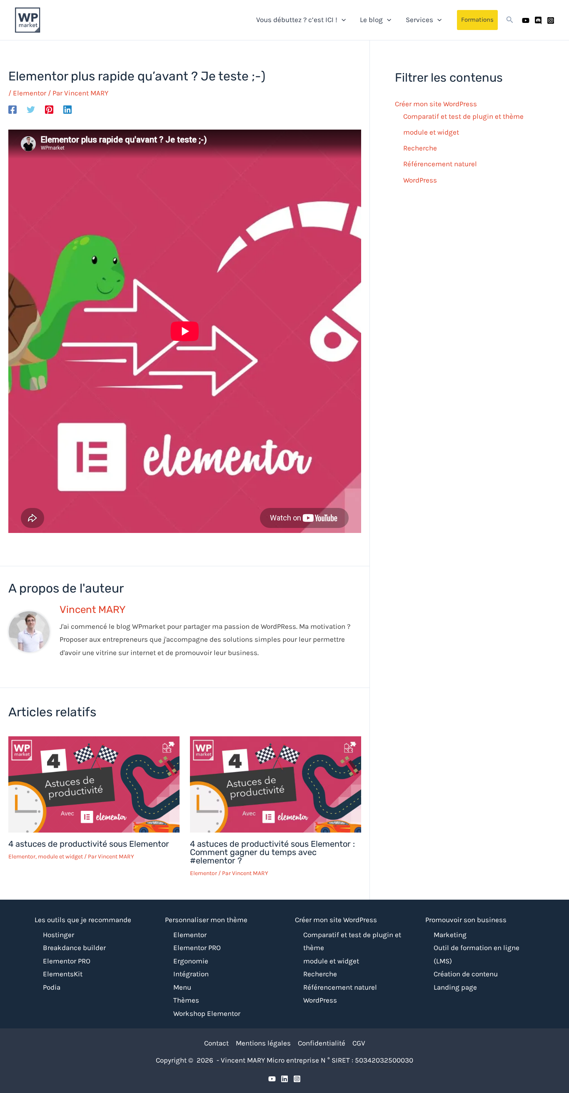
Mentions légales (263, 1043)
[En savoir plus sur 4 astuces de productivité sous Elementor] (94, 784)
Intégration (191, 974)
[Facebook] (12, 109)
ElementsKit (62, 974)
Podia (51, 987)
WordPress (420, 180)
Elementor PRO (66, 961)
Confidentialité (321, 1043)
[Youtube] (525, 20)
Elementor (29, 93)
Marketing (450, 934)
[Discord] (538, 20)
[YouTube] (272, 1079)
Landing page (455, 987)
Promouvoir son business (466, 919)
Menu (182, 987)
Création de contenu (466, 974)
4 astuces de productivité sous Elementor (88, 844)
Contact (216, 1043)
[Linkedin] (67, 109)
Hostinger (58, 934)
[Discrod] (284, 1079)
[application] (341, 19)
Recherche (420, 148)
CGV (358, 1043)
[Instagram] (550, 20)
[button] (477, 20)
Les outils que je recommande (83, 919)
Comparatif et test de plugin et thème (463, 116)
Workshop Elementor (206, 1013)
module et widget (60, 856)
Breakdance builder (74, 947)
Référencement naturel (440, 164)
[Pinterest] (49, 109)
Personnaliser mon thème (206, 919)
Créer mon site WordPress (436, 104)
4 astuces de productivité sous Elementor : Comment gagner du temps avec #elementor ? (272, 852)
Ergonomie (190, 961)
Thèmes (186, 1000)
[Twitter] (31, 109)
